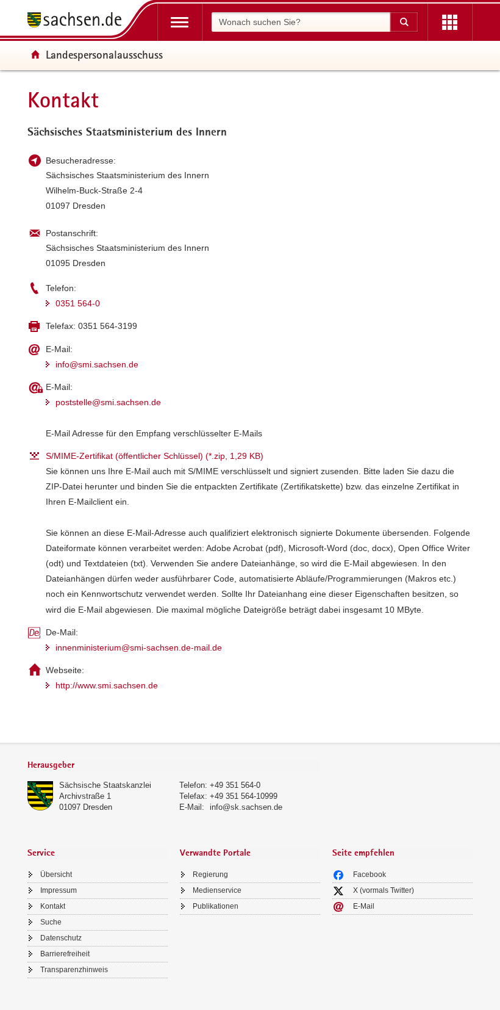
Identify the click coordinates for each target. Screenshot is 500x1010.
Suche (51, 922)
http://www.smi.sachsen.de (106, 685)
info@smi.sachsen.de (96, 364)
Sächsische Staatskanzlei (105, 785)
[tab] (173, 766)
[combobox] (300, 22)
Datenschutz (61, 938)
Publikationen (215, 906)
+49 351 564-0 (235, 785)
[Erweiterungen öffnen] (450, 22)
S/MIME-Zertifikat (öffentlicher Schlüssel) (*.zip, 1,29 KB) (154, 456)
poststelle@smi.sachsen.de (108, 402)
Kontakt (52, 906)
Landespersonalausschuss (104, 54)
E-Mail (363, 906)
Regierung (210, 874)
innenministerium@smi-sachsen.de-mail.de (138, 647)
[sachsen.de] (78, 21)
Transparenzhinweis (74, 969)
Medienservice (217, 890)
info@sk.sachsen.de (246, 807)
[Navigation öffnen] (179, 22)
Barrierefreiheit (65, 954)
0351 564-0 (77, 303)
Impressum (58, 890)
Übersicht (56, 874)
